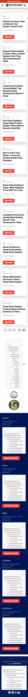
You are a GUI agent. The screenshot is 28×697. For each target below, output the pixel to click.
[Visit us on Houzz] (19, 692)
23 (19, 330)
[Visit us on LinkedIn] (13, 692)
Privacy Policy (17, 663)
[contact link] (25, 5)
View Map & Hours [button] (11, 458)
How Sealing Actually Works (17, 376)
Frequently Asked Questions (17, 385)
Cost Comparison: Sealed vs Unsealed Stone (17, 371)
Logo (14, 5)
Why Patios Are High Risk (17, 380)
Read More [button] (9, 37)
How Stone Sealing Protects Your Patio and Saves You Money (15, 357)
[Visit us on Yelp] (16, 692)
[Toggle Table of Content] (14, 345)
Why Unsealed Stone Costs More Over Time (17, 363)
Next (23, 330)
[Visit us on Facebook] (9, 692)
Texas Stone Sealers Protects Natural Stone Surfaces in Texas (13, 349)
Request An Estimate (14, 1)
